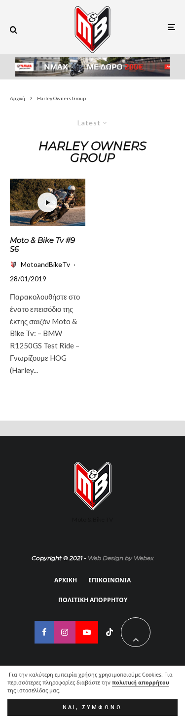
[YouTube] (86, 632)
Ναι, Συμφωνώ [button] (92, 707)
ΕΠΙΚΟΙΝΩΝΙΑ (109, 580)
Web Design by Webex (120, 558)
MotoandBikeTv (45, 264)
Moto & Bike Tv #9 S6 (42, 245)
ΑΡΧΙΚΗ (65, 580)
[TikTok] (109, 632)
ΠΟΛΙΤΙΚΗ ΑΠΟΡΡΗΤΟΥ (92, 600)
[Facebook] (44, 632)
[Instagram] (64, 632)
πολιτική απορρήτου (140, 682)
